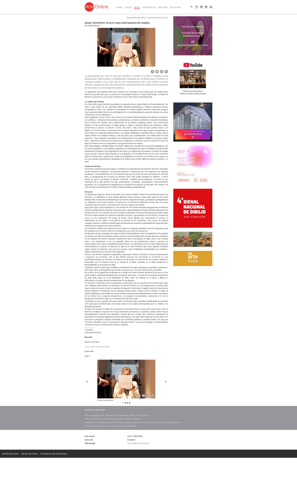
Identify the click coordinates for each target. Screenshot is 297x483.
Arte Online (90, 436)
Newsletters (175, 7)
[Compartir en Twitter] (157, 71)
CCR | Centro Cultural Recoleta (97, 347)
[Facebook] (196, 6)
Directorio (163, 7)
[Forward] (165, 381)
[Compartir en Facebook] (152, 71)
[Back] (87, 381)
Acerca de (89, 439)
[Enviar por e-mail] (161, 71)
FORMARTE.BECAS (149, 7)
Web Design (90, 443)
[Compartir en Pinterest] (166, 71)
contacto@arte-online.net (138, 443)
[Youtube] (210, 6)
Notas (137, 7)
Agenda (119, 7)
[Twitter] (201, 6)
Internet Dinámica (59, 453)
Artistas (128, 7)
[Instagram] (206, 6)
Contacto (131, 439)
